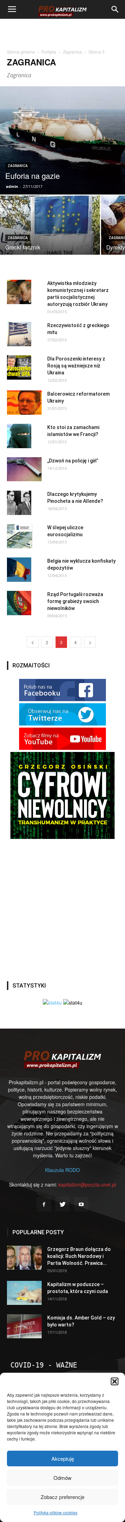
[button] (114, 1381)
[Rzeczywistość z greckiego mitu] (19, 334)
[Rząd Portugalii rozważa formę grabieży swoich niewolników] (19, 603)
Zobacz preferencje (62, 1496)
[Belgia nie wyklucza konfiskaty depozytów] (19, 569)
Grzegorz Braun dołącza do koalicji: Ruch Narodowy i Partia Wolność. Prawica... (79, 1256)
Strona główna (21, 52)
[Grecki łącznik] (50, 246)
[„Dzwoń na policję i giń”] (24, 469)
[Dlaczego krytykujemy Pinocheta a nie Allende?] (19, 503)
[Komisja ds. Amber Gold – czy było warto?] (24, 1326)
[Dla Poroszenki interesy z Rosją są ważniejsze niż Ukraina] (19, 367)
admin (12, 186)
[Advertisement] (62, 31)
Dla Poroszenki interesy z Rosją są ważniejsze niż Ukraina (76, 365)
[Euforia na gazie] (62, 140)
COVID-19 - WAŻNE (43, 1365)
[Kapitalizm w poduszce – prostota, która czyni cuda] (24, 1293)
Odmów (62, 1477)
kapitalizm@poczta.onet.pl (87, 1184)
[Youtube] (81, 1204)
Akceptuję (62, 1458)
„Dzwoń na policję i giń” (72, 460)
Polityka (48, 52)
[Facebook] (44, 1204)
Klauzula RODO (62, 1169)
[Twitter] (62, 1204)
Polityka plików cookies (55, 1512)
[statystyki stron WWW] (52, 1002)
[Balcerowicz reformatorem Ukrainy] (24, 402)
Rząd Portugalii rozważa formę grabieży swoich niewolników (75, 601)
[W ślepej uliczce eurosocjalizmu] (19, 536)
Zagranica (72, 52)
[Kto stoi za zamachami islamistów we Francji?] (19, 436)
